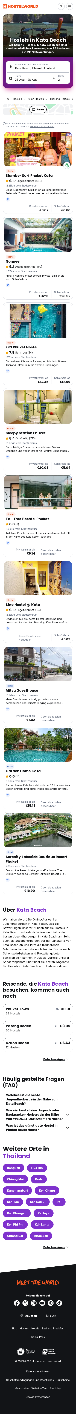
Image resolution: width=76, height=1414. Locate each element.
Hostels (24, 1328)
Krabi (39, 1179)
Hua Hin (37, 1168)
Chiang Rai (15, 1236)
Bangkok (13, 1168)
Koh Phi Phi (15, 1224)
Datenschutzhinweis (38, 1371)
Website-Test (39, 1388)
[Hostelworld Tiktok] (59, 1303)
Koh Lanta (42, 1224)
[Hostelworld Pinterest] (51, 1303)
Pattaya (43, 1213)
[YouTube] (42, 1303)
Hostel (10, 171)
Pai (59, 1202)
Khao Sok (41, 1236)
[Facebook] (17, 1303)
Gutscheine (63, 1379)
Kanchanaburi (17, 1190)
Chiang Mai (15, 1179)
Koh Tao (13, 1202)
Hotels (35, 1328)
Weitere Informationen (42, 126)
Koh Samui (37, 1202)
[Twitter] (25, 1303)
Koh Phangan (17, 1213)
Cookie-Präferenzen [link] (38, 1396)
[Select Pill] (61, 6)
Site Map (55, 1388)
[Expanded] (8, 99)
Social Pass (38, 1336)
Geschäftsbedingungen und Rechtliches (30, 1379)
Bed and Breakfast (53, 1328)
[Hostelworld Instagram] (34, 1303)
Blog (14, 1328)
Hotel (10, 686)
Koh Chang (47, 1190)
